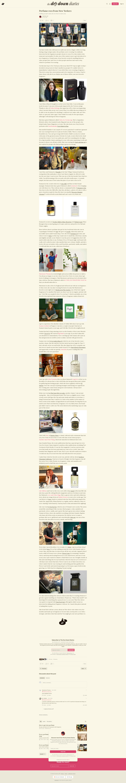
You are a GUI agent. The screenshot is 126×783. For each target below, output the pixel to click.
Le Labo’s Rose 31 (57, 341)
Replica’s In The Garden (63, 290)
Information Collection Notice (62, 756)
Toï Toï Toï (53, 507)
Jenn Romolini (52, 126)
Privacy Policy (73, 756)
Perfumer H (74, 233)
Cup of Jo (47, 333)
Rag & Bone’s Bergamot (78, 347)
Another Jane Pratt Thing (47, 439)
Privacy (62, 773)
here (48, 549)
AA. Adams (44, 698)
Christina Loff (45, 16)
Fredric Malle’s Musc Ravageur (62, 222)
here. (49, 499)
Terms (66, 773)
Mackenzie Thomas (45, 274)
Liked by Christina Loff (47, 691)
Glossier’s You (81, 188)
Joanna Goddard (44, 326)
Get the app (69, 777)
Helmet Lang (78, 222)
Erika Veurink (52, 379)
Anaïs (72, 491)
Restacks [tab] (48, 678)
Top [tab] (40, 721)
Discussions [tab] (49, 721)
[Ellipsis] (86, 690)
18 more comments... (43, 714)
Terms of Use (69, 754)
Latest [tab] (44, 721)
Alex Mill (64, 184)
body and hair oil (80, 142)
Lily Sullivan (43, 491)
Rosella (58, 172)
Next (83, 668)
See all (41, 754)
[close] (76, 732)
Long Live (75, 379)
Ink (57, 231)
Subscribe (115, 3)
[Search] (107, 3)
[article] (63, 728)
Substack (56, 780)
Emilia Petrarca (63, 497)
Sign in (122, 3)
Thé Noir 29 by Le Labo (58, 393)
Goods (68, 231)
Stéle (50, 236)
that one (73, 517)
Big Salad (61, 333)
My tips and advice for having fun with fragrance (50, 727)
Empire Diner (54, 435)
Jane (47, 435)
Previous (44, 668)
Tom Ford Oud (60, 602)
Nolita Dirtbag (54, 108)
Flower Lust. (66, 553)
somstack (74, 186)
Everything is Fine (62, 126)
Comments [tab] (42, 678)
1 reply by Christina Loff (48, 709)
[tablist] (44, 678)
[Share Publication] (110, 3)
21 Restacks (55, 659)
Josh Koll (63, 349)
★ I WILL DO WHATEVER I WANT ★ (75, 280)
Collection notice (71, 773)
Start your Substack (59, 777)
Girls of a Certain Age (65, 120)
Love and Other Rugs (54, 495)
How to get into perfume (46, 725)
